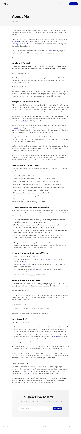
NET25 (26, 44)
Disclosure (45, 426)
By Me (20, 4)
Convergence (16, 44)
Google (33, 256)
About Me (14, 4)
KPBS (16, 128)
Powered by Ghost (73, 426)
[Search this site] (61, 4)
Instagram (25, 264)
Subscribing (54, 336)
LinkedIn (51, 50)
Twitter (34, 269)
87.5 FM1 (18, 41)
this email (31, 373)
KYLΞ (5, 4)
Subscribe (74, 4)
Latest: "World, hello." (31, 4)
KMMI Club (24, 121)
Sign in (66, 4)
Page (24, 261)
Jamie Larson (40, 408)
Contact (39, 426)
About (34, 426)
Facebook (46, 259)
